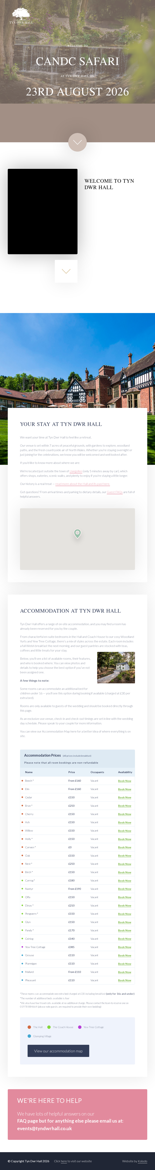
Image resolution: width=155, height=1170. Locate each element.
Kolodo (142, 1161)
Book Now (124, 780)
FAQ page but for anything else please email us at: (70, 1121)
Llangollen (76, 471)
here (64, 1161)
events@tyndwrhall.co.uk (44, 1128)
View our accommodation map (58, 1051)
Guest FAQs (115, 492)
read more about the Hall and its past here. (82, 483)
